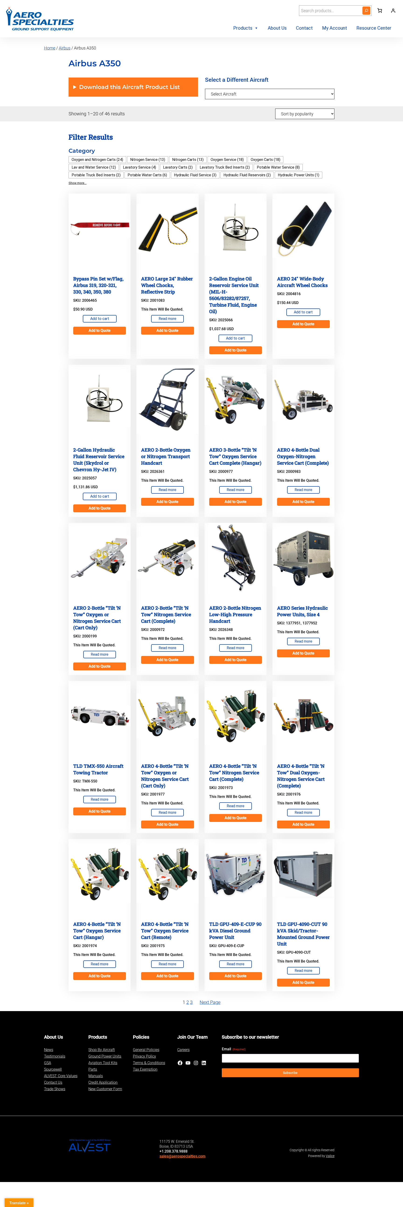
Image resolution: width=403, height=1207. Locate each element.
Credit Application (103, 1082)
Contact (304, 28)
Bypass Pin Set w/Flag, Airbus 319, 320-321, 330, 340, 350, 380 (98, 285)
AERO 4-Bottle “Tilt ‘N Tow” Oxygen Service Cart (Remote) (165, 930)
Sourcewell (53, 1069)
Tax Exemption (145, 1069)
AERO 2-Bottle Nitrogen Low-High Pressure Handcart (235, 614)
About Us (277, 28)
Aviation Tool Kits (102, 1063)
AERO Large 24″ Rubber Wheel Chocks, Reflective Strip (167, 285)
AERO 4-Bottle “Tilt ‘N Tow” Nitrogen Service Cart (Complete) (234, 772)
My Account (334, 28)
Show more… (78, 183)
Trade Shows (54, 1089)
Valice (330, 1156)
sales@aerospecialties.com (182, 1156)
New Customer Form (105, 1089)
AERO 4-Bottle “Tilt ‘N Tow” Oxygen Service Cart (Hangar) (97, 930)
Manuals (95, 1076)
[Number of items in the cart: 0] (380, 10)
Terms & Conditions (149, 1063)
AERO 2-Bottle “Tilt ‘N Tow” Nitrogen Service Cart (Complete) (166, 614)
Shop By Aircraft (101, 1050)
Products (242, 28)
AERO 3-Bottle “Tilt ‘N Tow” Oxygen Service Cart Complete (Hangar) (235, 456)
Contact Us (53, 1082)
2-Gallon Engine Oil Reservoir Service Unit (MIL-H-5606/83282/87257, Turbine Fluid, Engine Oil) (234, 295)
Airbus (64, 48)
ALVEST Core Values (60, 1076)
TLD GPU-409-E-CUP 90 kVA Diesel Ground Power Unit (235, 930)
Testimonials (54, 1056)
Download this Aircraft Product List (129, 87)
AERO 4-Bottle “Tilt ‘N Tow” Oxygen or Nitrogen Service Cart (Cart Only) (165, 776)
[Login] (393, 10)
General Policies (146, 1050)
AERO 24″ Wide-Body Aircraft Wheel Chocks (302, 282)
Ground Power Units (104, 1056)
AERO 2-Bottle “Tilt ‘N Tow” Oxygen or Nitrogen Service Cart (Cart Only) (97, 617)
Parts (92, 1069)
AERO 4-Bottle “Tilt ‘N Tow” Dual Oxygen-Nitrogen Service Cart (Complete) (301, 776)
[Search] (366, 11)
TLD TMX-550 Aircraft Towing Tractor (98, 769)
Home (49, 48)
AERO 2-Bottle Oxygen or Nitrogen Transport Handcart (166, 456)
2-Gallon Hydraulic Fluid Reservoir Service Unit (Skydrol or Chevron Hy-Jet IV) (98, 459)
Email (234, 1049)
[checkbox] (97, 159)
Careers (183, 1050)
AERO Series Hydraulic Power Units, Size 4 (302, 611)
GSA (47, 1063)
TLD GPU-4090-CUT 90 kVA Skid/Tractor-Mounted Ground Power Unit (303, 934)
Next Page (210, 1002)
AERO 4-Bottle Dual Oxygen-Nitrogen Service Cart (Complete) (303, 456)
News (48, 1050)
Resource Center (373, 28)
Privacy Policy (144, 1056)
